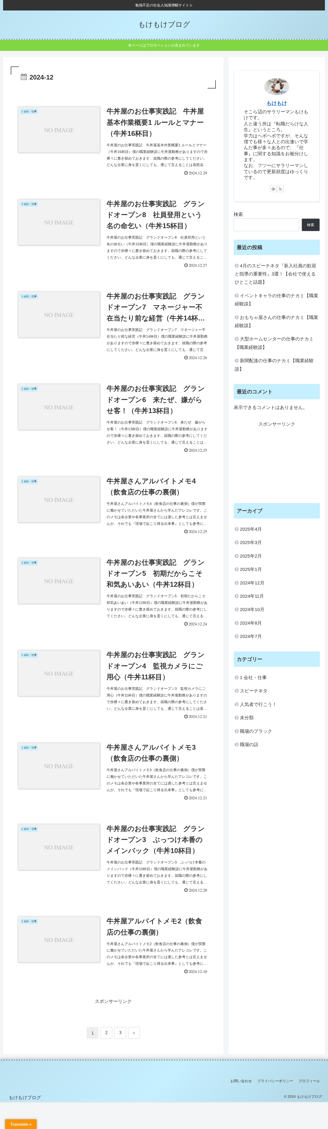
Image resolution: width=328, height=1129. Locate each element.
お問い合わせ (241, 1081)
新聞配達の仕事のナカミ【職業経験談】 (274, 364)
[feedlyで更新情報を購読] (273, 188)
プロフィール (309, 1081)
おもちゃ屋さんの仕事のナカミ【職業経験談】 (276, 321)
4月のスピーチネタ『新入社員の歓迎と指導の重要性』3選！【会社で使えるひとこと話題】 (275, 274)
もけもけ (276, 103)
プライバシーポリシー (275, 1081)
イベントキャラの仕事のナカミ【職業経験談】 (276, 299)
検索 (238, 214)
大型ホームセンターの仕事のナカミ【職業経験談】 (274, 343)
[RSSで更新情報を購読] (280, 188)
